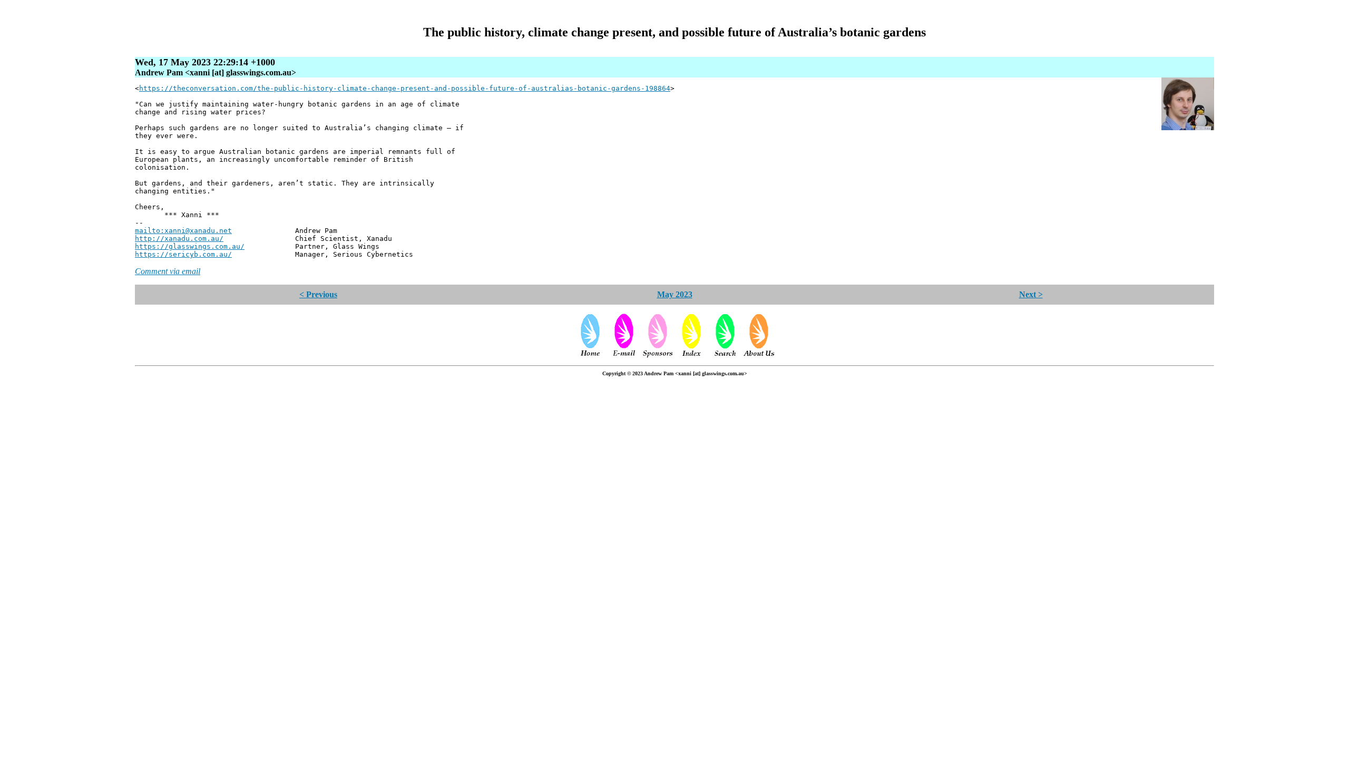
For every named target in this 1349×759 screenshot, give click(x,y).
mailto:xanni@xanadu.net (183, 231)
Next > (1031, 294)
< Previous (318, 294)
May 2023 (674, 294)
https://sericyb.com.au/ (183, 254)
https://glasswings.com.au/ (190, 246)
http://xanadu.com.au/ (179, 238)
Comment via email (167, 271)
